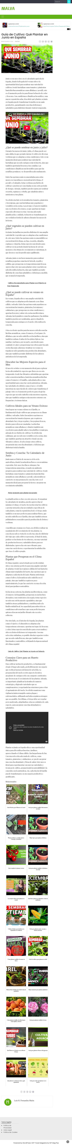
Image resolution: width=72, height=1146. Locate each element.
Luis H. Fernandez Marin (24, 1100)
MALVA (8, 8)
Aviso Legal (8, 1130)
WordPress (27, 1143)
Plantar (17, 41)
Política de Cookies (10, 1132)
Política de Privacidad (7, 1126)
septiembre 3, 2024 (8, 41)
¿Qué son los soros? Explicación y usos (18, 26)
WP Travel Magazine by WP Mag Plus (45, 1143)
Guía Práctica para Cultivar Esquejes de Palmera (57, 26)
